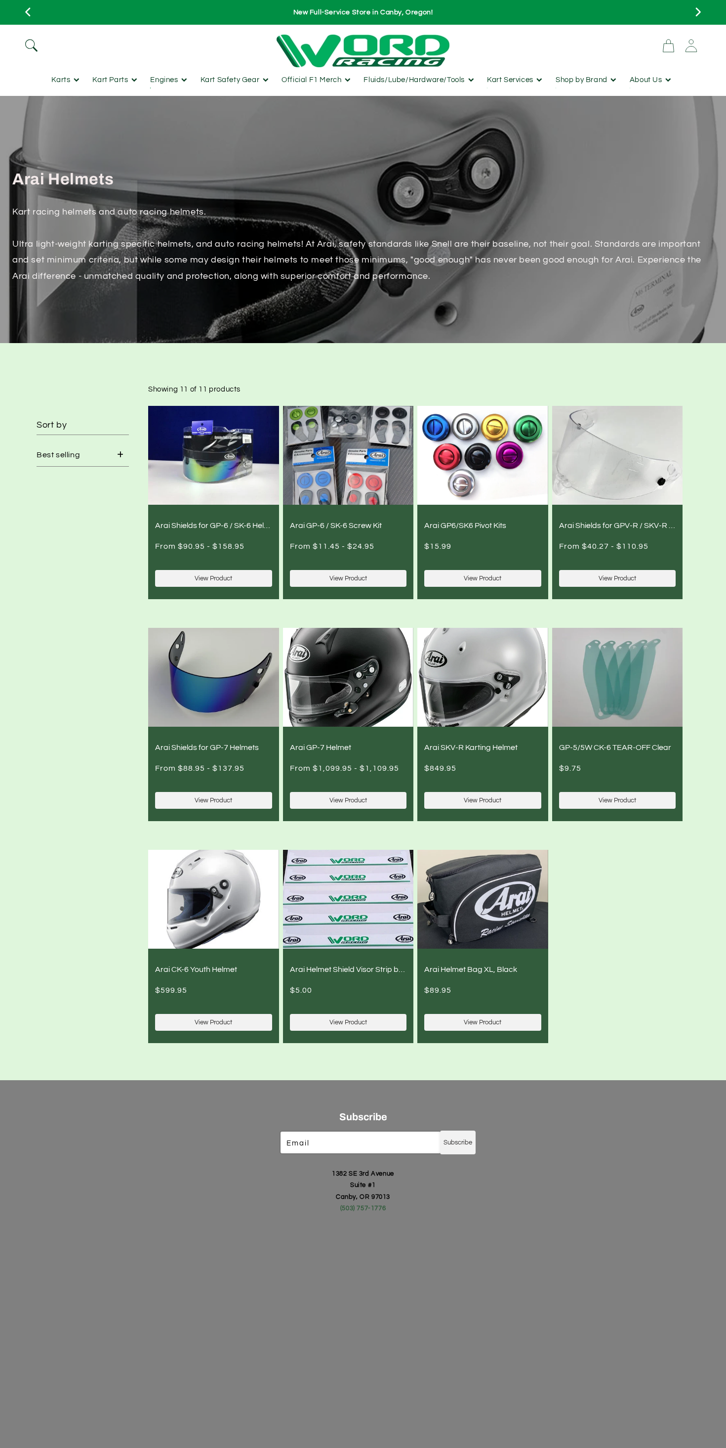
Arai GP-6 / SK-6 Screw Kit (336, 525)
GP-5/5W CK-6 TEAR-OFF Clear (615, 747)
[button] (146, 45)
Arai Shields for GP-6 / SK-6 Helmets (218, 525)
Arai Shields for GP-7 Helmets (207, 747)
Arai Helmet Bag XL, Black (470, 969)
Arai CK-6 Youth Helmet (196, 969)
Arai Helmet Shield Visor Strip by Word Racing (370, 969)
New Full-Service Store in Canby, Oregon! (363, 12)
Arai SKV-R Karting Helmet (471, 747)
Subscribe (458, 1142)
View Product (213, 578)
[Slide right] (697, 12)
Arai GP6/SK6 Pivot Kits (465, 525)
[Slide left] (28, 12)
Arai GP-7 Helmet (320, 747)
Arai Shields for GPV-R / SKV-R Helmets (628, 525)
